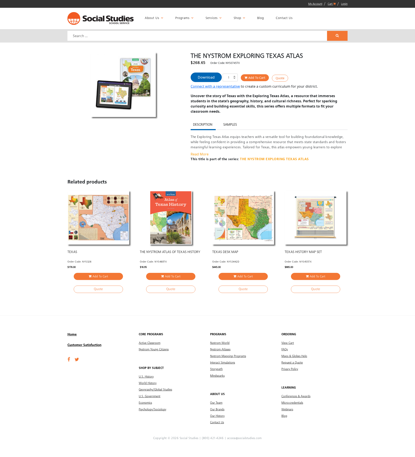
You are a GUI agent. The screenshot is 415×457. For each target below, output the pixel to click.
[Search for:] (197, 36)
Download (206, 77)
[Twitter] (77, 359)
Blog (260, 18)
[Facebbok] (68, 359)
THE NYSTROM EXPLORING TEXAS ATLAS (274, 159)
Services (212, 18)
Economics (145, 402)
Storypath (216, 369)
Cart (330, 4)
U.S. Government (149, 396)
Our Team (216, 402)
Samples (230, 125)
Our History (217, 415)
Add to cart (256, 78)
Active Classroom (149, 343)
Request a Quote (292, 362)
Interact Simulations (222, 362)
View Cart (287, 343)
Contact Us (284, 18)
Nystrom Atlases (220, 349)
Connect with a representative (215, 86)
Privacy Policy (289, 369)
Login (344, 4)
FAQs (284, 349)
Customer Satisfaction (84, 345)
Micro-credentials (292, 402)
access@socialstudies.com (244, 438)
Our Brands (217, 409)
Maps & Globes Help (294, 356)
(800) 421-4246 (212, 438)
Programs (182, 18)
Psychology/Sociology (152, 409)
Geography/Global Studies (155, 389)
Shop (237, 18)
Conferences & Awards (295, 396)
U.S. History (146, 376)
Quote (280, 78)
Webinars (287, 409)
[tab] (203, 125)
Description (202, 125)
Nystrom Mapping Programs (228, 356)
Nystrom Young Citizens (154, 349)
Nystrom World (220, 343)
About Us (152, 18)
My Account (315, 4)
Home (72, 334)
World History (147, 383)
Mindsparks (217, 375)
